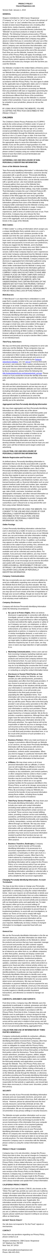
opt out (28, 362)
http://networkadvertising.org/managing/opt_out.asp (22, 373)
